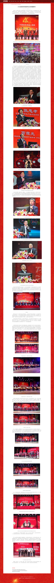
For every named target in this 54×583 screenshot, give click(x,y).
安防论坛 (31, 1)
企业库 (18, 1)
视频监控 (25, 1)
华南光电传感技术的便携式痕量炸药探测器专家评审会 (18, 569)
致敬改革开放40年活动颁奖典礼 (16, 571)
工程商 (20, 1)
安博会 (23, 1)
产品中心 (15, 1)
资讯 (11, 1)
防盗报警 (28, 1)
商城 (13, 1)
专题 (9, 1)
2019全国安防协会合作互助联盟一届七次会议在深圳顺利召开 (19, 570)
